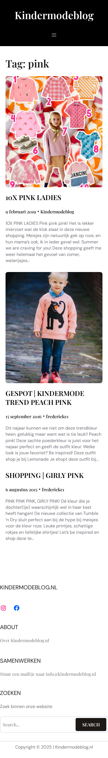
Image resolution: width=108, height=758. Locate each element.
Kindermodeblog (54, 15)
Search (91, 724)
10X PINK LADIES (33, 197)
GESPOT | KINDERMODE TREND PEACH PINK (45, 398)
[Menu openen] (54, 35)
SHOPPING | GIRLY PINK (45, 475)
